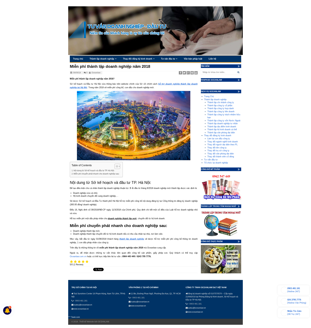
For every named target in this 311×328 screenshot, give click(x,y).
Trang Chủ (209, 96)
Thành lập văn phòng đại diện (221, 132)
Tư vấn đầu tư (168, 59)
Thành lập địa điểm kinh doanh (221, 126)
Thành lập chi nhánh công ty (220, 102)
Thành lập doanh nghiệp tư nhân (222, 123)
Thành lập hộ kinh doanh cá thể (222, 129)
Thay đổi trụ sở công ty (218, 150)
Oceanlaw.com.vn (78, 256)
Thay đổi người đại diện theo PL (222, 144)
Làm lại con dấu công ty (218, 138)
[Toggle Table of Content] (115, 166)
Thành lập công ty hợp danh (220, 108)
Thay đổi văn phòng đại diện (220, 153)
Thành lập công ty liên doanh (220, 111)
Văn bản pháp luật (193, 59)
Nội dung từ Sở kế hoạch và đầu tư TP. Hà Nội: (94, 170)
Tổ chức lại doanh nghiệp (216, 162)
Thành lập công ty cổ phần (219, 105)
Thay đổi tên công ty (217, 147)
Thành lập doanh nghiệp (102, 59)
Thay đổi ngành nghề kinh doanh (222, 141)
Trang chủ (78, 59)
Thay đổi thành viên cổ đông (220, 156)
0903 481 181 (81, 301)
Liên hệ (212, 59)
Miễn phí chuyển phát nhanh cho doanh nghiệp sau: (96, 174)
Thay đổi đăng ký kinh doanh (138, 59)
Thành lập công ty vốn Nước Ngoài (223, 120)
